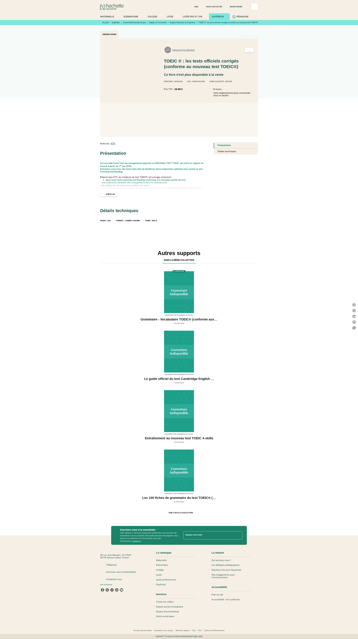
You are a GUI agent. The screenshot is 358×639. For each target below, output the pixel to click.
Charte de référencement (214, 630)
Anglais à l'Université (158, 22)
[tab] (108, 16)
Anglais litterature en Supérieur (182, 22)
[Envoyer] (239, 535)
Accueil (105, 22)
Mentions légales (183, 630)
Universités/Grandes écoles (134, 22)
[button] (194, 6)
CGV (200, 630)
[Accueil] (112, 6)
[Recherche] (254, 6)
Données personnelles (143, 630)
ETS (113, 143)
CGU (194, 630)
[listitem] (102, 590)
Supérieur (116, 22)
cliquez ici (137, 541)
